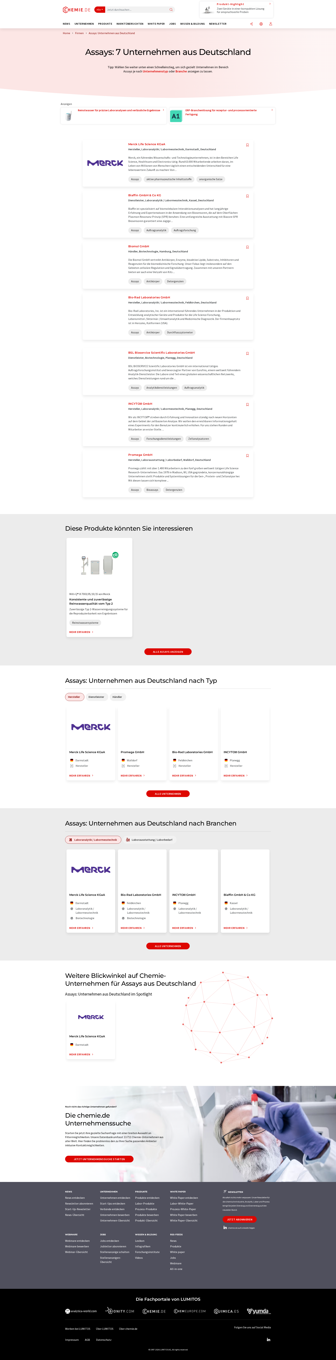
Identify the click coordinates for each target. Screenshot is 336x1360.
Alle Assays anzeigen (168, 651)
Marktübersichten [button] (130, 23)
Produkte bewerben (147, 1215)
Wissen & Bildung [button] (192, 23)
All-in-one (176, 1269)
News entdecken (75, 1197)
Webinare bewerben (77, 1246)
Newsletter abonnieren (79, 1203)
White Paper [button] (156, 23)
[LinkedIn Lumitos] (268, 1339)
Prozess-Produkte (146, 1209)
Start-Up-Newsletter (77, 1209)
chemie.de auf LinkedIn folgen (241, 1228)
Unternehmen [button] (84, 23)
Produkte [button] (105, 23)
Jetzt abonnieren (239, 1219)
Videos (139, 1257)
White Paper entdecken (184, 1197)
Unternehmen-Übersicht (115, 1220)
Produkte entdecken (147, 1197)
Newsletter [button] (217, 23)
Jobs (173, 1257)
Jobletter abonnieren (113, 1246)
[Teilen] (251, 24)
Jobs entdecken (109, 1240)
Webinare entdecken (77, 1240)
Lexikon (139, 1240)
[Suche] (171, 10)
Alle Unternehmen (168, 793)
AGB (87, 1339)
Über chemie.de (128, 1328)
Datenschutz (103, 1339)
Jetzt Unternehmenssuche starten (99, 1159)
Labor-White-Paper (181, 1203)
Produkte (175, 1246)
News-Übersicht (74, 1215)
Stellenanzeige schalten (114, 1252)
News (173, 1240)
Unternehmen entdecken (115, 1197)
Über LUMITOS (104, 1328)
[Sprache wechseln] (261, 24)
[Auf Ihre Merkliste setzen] (247, 145)
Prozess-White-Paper (183, 1209)
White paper (177, 1252)
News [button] (66, 23)
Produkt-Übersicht (146, 1220)
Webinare (175, 1263)
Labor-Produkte (144, 1203)
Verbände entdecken (112, 1209)
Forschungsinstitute (147, 1252)
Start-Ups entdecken (112, 1203)
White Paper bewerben (183, 1215)
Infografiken (142, 1246)
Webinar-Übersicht (76, 1252)
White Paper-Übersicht (184, 1220)
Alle (99, 9)
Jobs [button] (172, 23)
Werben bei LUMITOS (77, 1328)
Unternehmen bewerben (115, 1215)
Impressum (72, 1339)
